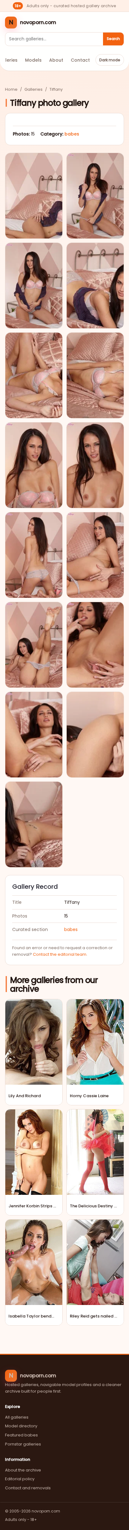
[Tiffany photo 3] (34, 286)
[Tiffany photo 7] (34, 465)
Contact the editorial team (59, 954)
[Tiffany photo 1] (34, 196)
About (56, 60)
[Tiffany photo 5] (34, 375)
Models (33, 60)
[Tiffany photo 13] (34, 735)
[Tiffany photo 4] (95, 286)
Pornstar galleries (23, 1444)
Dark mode (109, 60)
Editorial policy (19, 1479)
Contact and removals (28, 1488)
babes (71, 134)
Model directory (21, 1426)
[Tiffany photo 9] (34, 555)
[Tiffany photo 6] (95, 375)
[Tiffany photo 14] (95, 735)
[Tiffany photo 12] (95, 645)
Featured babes (21, 1435)
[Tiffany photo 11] (34, 645)
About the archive (23, 1470)
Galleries (33, 89)
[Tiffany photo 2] (95, 196)
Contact (80, 60)
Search (113, 38)
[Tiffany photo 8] (95, 465)
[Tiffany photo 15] (34, 824)
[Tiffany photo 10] (95, 555)
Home (11, 89)
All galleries (16, 1417)
